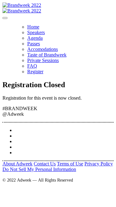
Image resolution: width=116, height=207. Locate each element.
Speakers (36, 32)
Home (33, 26)
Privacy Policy (98, 163)
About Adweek (17, 163)
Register (35, 71)
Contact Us (45, 163)
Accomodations (42, 49)
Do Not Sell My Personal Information (39, 169)
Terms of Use (70, 163)
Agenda (35, 38)
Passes (33, 43)
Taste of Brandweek (47, 54)
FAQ (32, 66)
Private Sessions (43, 60)
